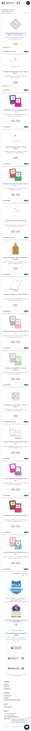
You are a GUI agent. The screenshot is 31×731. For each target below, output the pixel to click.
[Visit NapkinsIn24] (16, 668)
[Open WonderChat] (26, 727)
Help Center (7, 695)
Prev (24, 13)
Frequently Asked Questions (12, 699)
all (13, 11)
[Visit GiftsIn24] (16, 658)
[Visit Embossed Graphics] (16, 647)
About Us (6, 686)
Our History (7, 688)
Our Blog (6, 684)
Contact (6, 697)
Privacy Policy (8, 706)
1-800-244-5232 (7, 718)
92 (11, 11)
